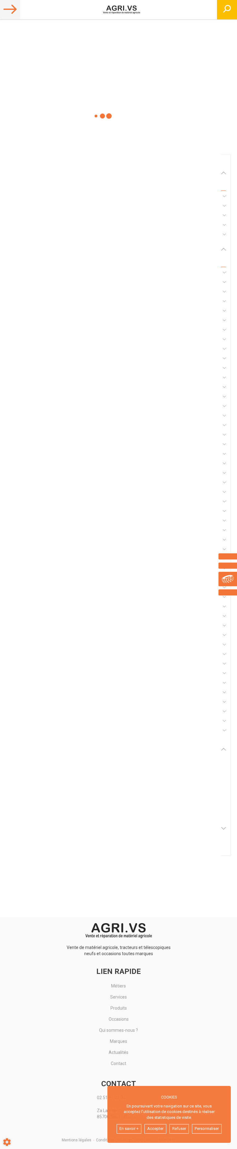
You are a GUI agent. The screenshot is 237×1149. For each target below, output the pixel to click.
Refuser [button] (179, 1128)
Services (118, 997)
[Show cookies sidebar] (7, 1142)
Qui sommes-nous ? (118, 1030)
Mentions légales (76, 1140)
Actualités (118, 1052)
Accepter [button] (155, 1128)
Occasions (119, 1019)
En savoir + (129, 1128)
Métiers (118, 985)
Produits (118, 1008)
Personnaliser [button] (207, 1128)
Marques (118, 1041)
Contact (118, 1063)
